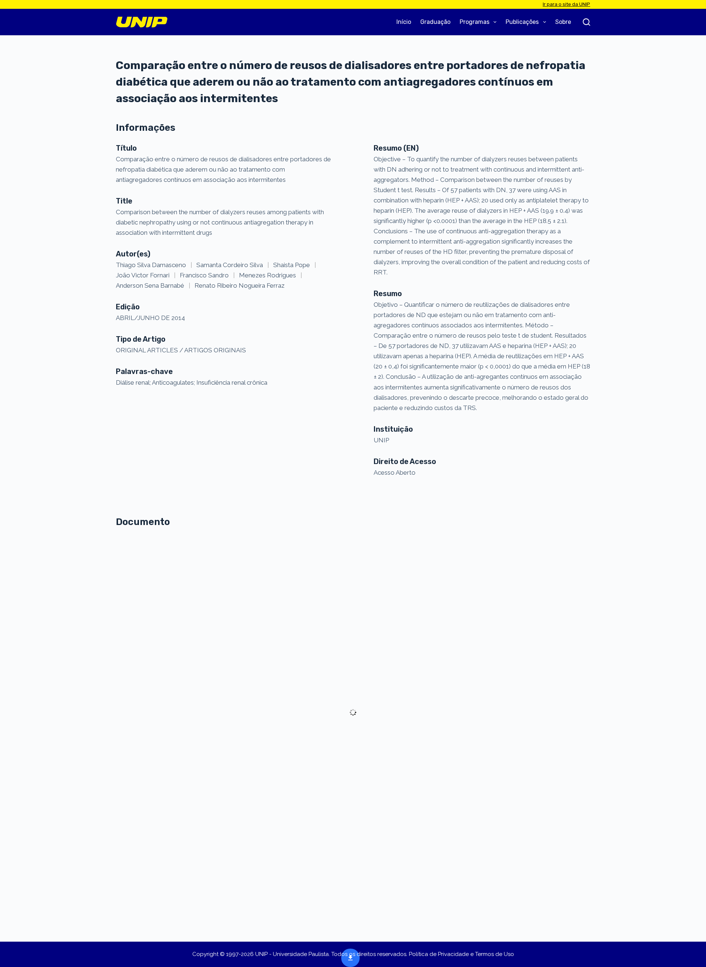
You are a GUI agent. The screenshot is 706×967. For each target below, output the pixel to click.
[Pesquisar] (586, 22)
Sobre (563, 21)
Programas (474, 21)
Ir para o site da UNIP (566, 4)
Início (403, 21)
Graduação (435, 21)
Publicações (522, 21)
